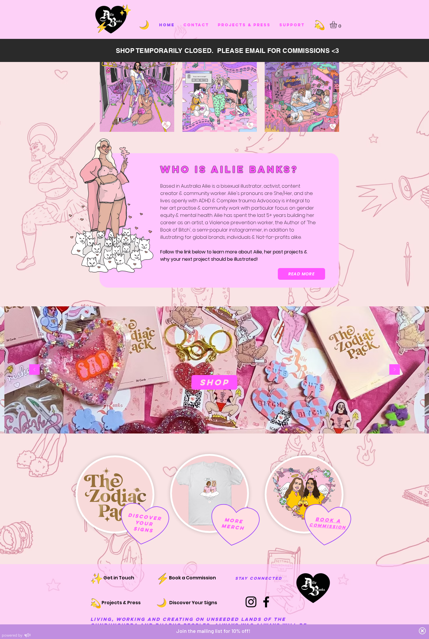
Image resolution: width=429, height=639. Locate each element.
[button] (337, 24)
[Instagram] (251, 602)
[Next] (394, 370)
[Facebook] (266, 602)
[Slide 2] (214, 419)
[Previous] (34, 370)
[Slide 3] (209, 419)
